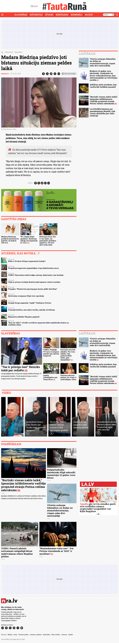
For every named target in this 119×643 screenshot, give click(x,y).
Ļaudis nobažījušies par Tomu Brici (50, 377)
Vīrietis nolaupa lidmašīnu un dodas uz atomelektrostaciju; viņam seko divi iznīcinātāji (103, 62)
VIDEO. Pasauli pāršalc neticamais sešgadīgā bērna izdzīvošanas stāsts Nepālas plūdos (17, 552)
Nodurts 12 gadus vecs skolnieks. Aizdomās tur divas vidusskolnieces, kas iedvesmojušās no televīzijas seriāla (103, 75)
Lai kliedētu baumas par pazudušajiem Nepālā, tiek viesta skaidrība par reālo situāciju (102, 112)
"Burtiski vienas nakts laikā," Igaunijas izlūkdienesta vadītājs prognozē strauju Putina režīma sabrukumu (104, 100)
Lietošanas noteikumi (36, 634)
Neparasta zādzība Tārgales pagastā (23, 317)
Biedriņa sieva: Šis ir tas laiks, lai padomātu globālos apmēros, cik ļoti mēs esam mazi (47, 241)
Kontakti (70, 634)
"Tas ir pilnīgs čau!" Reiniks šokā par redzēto (20, 368)
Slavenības (21, 14)
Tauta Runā (9, 52)
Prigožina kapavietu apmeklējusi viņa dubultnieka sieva (33, 268)
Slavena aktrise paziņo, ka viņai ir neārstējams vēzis (68, 377)
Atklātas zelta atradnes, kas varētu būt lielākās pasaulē (103, 85)
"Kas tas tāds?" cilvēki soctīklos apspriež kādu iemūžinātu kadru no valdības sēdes (38, 324)
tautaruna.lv (5, 74)
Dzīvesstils (36, 14)
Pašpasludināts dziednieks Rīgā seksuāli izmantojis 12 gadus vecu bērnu (61, 473)
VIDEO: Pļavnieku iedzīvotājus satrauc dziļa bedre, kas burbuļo (36, 275)
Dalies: (30, 183)
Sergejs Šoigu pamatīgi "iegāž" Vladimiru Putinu (29, 303)
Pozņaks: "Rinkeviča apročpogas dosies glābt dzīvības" (32, 289)
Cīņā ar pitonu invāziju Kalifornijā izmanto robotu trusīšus (34, 282)
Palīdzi (89, 14)
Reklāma (10, 634)
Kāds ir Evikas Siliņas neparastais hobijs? (27, 261)
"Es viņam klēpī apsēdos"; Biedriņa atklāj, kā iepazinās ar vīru (29, 240)
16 (28, 243)
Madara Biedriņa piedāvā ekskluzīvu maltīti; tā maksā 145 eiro (10, 240)
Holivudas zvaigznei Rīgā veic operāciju (26, 296)
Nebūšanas (62, 14)
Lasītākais (87, 53)
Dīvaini (49, 14)
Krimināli (76, 14)
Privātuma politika (23, 634)
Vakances (64, 634)
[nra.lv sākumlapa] (34, 6)
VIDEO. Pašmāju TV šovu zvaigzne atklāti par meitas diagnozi (51, 353)
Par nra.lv (4, 634)
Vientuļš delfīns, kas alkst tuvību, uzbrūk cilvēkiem (31, 310)
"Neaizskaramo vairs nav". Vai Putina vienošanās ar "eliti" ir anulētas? (56, 551)
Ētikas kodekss (55, 634)
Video (6, 393)
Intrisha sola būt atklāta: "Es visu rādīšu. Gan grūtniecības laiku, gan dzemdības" (67, 355)
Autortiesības (46, 634)
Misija (15, 634)
